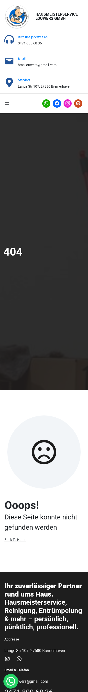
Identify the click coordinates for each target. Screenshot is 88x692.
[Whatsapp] (46, 103)
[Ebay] (78, 103)
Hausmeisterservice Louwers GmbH (56, 16)
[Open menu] (7, 103)
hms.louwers (27, 64)
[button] (10, 681)
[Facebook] (57, 103)
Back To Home (15, 539)
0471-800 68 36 (30, 43)
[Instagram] (67, 103)
